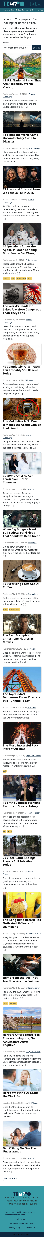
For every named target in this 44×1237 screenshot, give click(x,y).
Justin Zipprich (34, 988)
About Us (21, 1219)
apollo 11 (6, 279)
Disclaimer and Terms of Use (21, 1223)
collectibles (12, 1003)
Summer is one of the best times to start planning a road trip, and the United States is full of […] (20, 103)
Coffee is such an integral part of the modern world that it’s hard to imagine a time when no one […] (22, 601)
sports (10, 831)
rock (4, 771)
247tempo (29, 380)
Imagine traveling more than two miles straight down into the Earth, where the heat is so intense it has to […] (22, 444)
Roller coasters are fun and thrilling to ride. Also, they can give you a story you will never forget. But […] (21, 714)
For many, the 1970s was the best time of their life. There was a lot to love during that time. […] (21, 994)
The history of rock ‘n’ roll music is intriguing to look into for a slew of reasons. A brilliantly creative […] (20, 762)
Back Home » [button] (10, 1178)
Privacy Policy (14, 1228)
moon (13, 279)
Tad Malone (33, 594)
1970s (5, 1003)
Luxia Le (30, 489)
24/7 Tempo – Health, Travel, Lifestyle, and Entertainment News (20, 1213)
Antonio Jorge (34, 148)
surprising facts (14, 609)
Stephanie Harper (33, 756)
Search (6, 42)
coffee (5, 609)
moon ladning (21, 279)
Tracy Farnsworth (33, 1051)
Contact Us (30, 1228)
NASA (29, 279)
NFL (4, 831)
